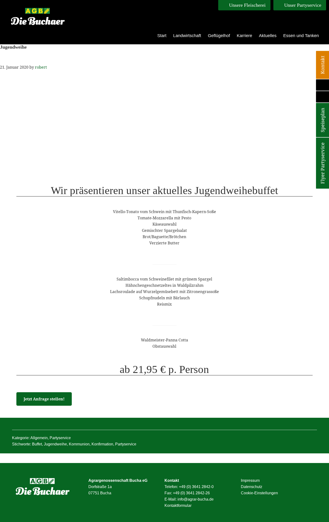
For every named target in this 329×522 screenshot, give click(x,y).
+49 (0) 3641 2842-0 (196, 487)
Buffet (37, 444)
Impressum (250, 480)
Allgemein (39, 438)
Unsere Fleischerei (247, 5)
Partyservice (60, 438)
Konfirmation (102, 444)
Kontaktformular (177, 505)
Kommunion (79, 444)
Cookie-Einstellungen (259, 493)
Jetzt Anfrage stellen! (44, 399)
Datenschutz (251, 487)
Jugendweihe (55, 444)
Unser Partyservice (302, 5)
